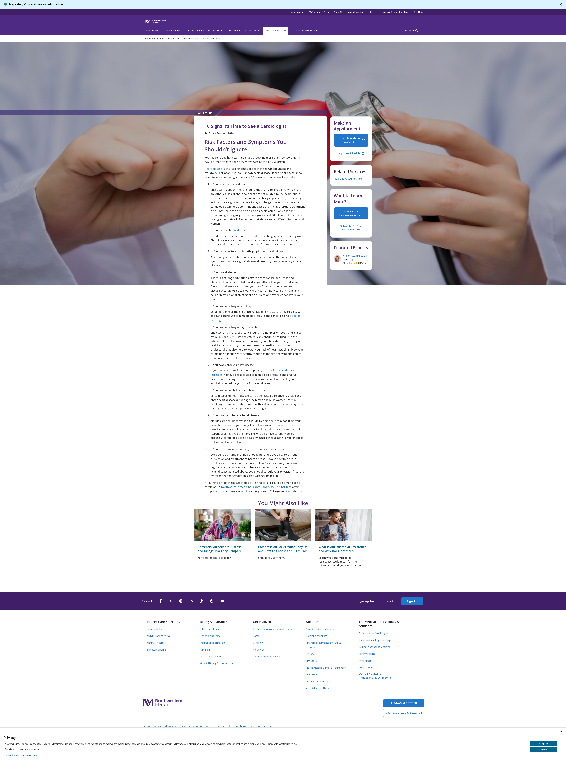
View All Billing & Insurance (216, 663)
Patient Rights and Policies (160, 726)
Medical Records (156, 642)
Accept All (543, 743)
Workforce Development (266, 656)
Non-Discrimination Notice (197, 726)
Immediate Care (155, 629)
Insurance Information (212, 642)
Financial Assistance (356, 12)
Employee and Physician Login (375, 640)
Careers (373, 12)
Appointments (298, 12)
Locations (173, 30)
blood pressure (241, 230)
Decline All (543, 749)
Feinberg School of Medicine (395, 12)
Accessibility (225, 726)
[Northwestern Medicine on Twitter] (170, 601)
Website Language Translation (255, 726)
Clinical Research (305, 30)
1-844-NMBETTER (404, 703)
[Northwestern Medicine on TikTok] (201, 601)
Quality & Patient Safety (319, 681)
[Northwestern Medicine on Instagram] (181, 601)
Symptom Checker (157, 649)
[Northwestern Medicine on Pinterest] (211, 601)
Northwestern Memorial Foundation (326, 667)
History (310, 654)
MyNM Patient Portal (319, 12)
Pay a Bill (338, 12)
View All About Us (317, 688)
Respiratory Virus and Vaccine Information (35, 4)
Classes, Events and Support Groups (273, 629)
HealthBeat (274, 30)
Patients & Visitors (242, 30)
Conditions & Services (203, 30)
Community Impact (316, 636)
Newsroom (312, 674)
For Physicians (367, 653)
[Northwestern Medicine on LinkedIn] (191, 601)
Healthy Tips (203, 113)
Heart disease (213, 168)
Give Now (418, 12)
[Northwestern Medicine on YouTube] (222, 601)
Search (409, 30)
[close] (560, 4)
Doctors (152, 30)
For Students (366, 667)
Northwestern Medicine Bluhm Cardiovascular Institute (256, 487)
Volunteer (258, 649)
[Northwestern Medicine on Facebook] (160, 601)
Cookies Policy (30, 755)
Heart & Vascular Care (348, 178)
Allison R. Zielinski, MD (355, 255)
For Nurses (365, 660)
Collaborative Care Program (374, 633)
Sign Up (412, 601)
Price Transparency (210, 656)
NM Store (311, 660)
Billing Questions (209, 629)
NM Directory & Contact (403, 713)
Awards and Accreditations (320, 629)
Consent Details (11, 755)
